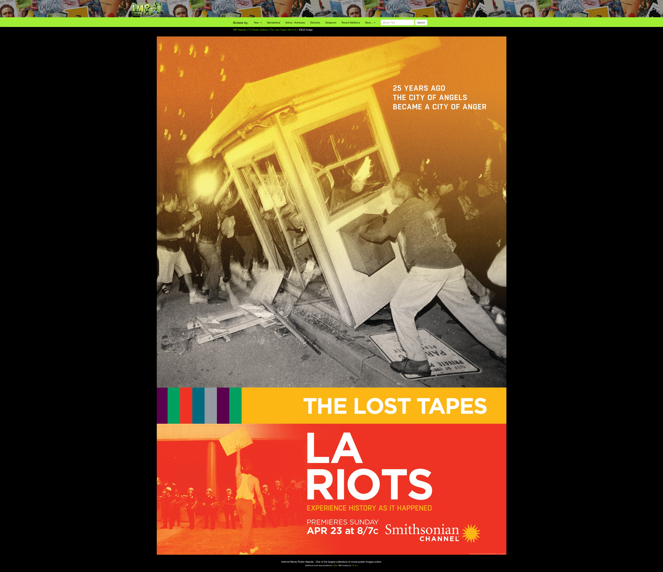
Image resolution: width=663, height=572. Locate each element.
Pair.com (354, 565)
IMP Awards (239, 29)
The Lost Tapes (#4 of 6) (283, 29)
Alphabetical (273, 22)
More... (369, 22)
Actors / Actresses (295, 22)
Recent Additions (351, 22)
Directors (315, 22)
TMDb (335, 565)
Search (421, 22)
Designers (330, 22)
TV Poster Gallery (258, 29)
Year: (257, 22)
